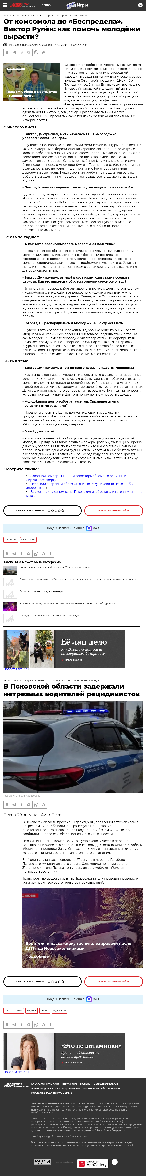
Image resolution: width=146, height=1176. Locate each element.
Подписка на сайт (94, 1088)
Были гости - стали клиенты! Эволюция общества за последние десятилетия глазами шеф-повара (78, 579)
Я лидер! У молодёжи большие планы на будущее (49, 615)
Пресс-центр (69, 1084)
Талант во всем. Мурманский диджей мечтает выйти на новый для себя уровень (67, 603)
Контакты (114, 1088)
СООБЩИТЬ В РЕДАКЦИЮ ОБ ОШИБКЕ (51, 1093)
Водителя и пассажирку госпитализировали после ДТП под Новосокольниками (78, 946)
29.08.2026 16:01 (12, 680)
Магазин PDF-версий (106, 1084)
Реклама (85, 1084)
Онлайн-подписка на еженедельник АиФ (55, 1088)
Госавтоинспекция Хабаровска (21, 795)
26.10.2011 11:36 (11, 15)
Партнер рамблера (64, 1162)
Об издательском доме (45, 1084)
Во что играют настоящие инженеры (41, 591)
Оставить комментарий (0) (113, 510)
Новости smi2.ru (16, 669)
